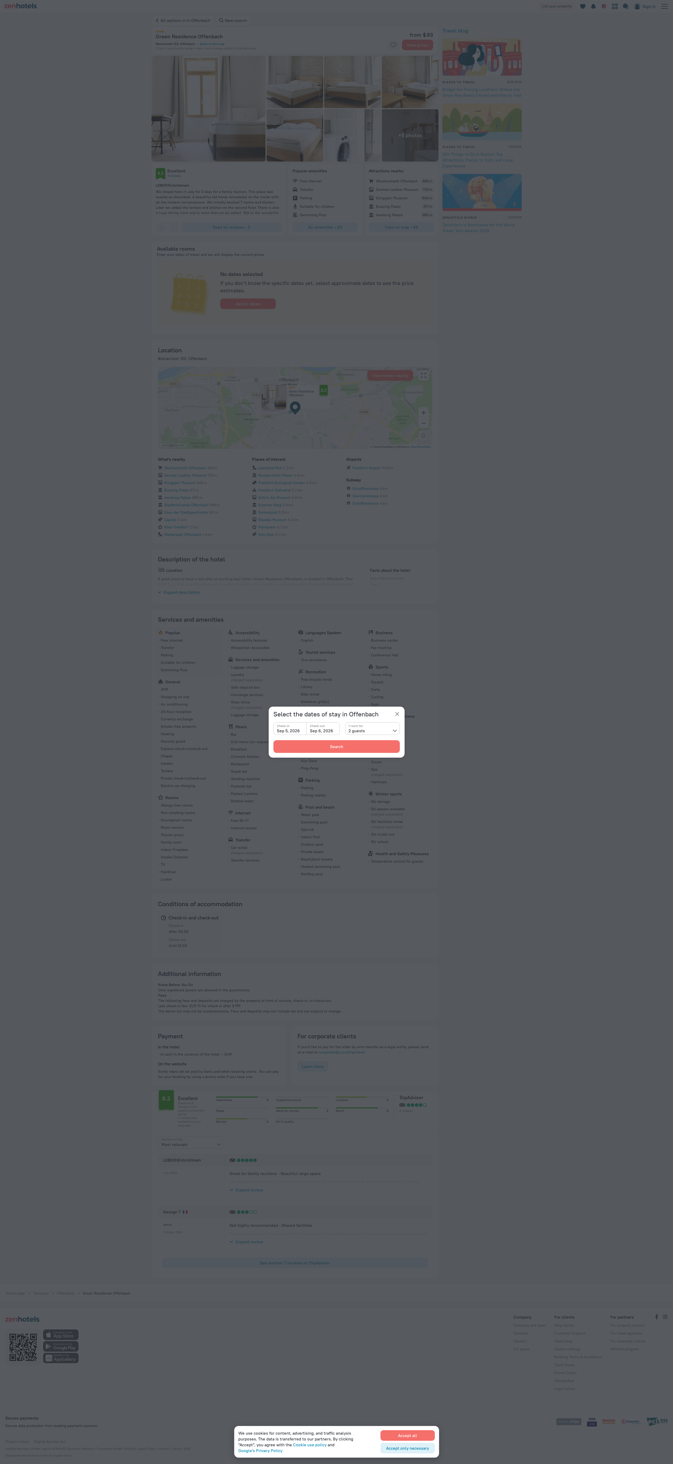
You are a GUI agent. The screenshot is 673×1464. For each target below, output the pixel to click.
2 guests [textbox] (357, 730)
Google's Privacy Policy (260, 1450)
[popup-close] (397, 714)
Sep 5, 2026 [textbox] (288, 730)
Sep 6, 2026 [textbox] (321, 730)
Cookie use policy (310, 1444)
